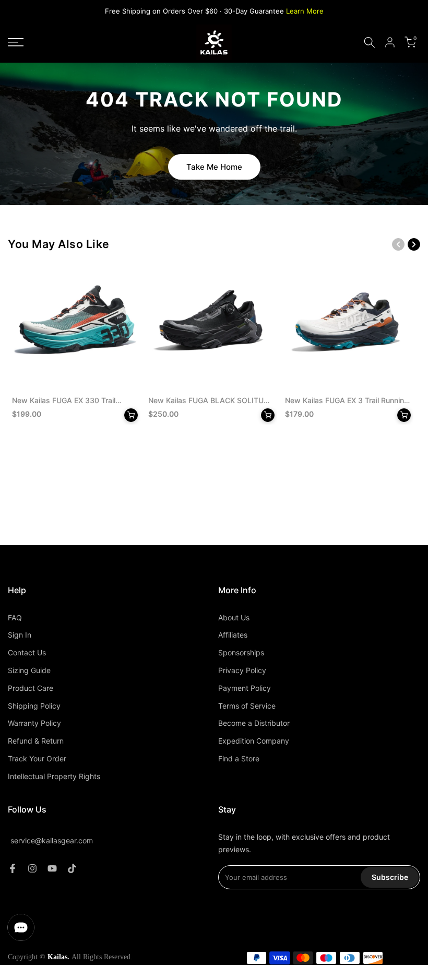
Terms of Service (247, 705)
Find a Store (238, 758)
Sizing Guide (29, 670)
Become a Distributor (254, 723)
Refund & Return (36, 740)
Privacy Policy (242, 670)
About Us (233, 617)
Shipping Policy (34, 705)
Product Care (30, 688)
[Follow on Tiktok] (72, 868)
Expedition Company (253, 740)
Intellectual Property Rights (54, 776)
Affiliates (232, 634)
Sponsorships (241, 652)
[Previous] (398, 244)
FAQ (15, 617)
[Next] (414, 244)
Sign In (19, 634)
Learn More (305, 11)
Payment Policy (244, 688)
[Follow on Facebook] (12, 868)
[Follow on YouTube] (52, 868)
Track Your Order (37, 758)
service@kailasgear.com (51, 840)
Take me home (214, 167)
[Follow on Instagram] (32, 868)
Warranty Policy (34, 723)
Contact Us (27, 652)
